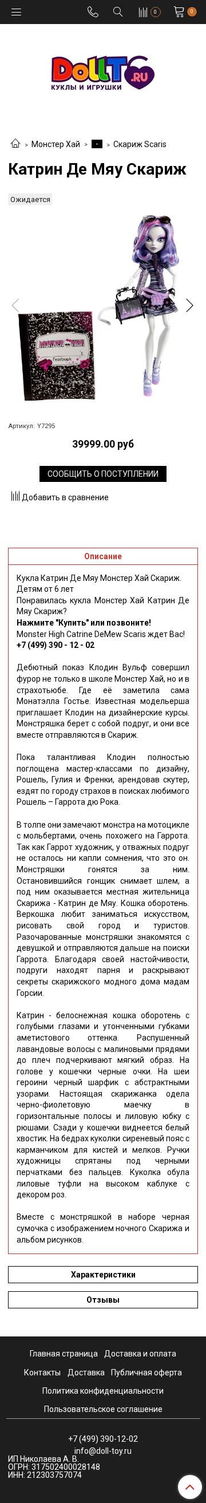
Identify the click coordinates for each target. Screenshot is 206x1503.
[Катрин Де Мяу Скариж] (103, 308)
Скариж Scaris (140, 144)
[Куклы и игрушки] (103, 72)
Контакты (42, 1372)
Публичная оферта (146, 1372)
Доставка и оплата (140, 1353)
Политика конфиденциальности (103, 1390)
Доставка (86, 1372)
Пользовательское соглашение (103, 1409)
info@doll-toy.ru (103, 1450)
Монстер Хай (55, 144)
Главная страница (64, 1353)
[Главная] (15, 144)
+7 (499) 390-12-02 (103, 1438)
